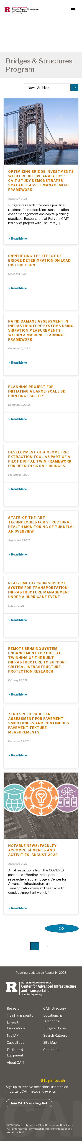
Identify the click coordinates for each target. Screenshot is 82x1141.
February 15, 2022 (18, 474)
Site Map (50, 1042)
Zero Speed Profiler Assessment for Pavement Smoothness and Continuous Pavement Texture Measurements (38, 723)
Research (14, 1008)
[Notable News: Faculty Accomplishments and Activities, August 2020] (41, 806)
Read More (19, 238)
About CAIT (15, 1062)
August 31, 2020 (18, 863)
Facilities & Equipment (15, 1052)
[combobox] (51, 87)
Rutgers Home (54, 1028)
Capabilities (15, 1042)
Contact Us (51, 1050)
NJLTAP (13, 1035)
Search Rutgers (55, 1035)
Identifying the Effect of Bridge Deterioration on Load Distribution (39, 260)
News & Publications (16, 1025)
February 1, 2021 (17, 680)
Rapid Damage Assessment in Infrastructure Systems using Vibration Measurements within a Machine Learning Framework (41, 330)
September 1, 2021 (19, 540)
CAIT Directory (54, 1008)
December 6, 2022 (19, 348)
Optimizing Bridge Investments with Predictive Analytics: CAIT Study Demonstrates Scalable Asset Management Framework (41, 181)
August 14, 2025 (17, 198)
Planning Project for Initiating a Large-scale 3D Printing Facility (37, 391)
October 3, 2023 (17, 273)
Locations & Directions (52, 1018)
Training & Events (20, 1015)
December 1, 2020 (19, 741)
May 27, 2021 (16, 605)
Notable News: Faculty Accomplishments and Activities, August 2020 (33, 850)
